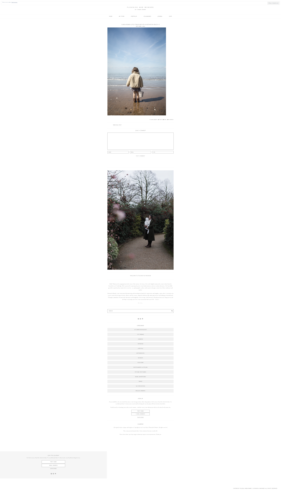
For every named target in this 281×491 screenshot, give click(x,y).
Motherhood (140, 353)
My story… (140, 303)
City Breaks (140, 334)
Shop (170, 16)
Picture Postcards (140, 372)
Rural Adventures (140, 376)
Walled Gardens (140, 390)
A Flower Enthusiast (140, 329)
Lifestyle (140, 348)
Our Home (140, 362)
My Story (121, 16)
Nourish (140, 357)
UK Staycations (140, 386)
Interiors (140, 343)
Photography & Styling (140, 367)
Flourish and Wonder (140, 7)
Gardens (140, 339)
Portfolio (134, 16)
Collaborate (147, 16)
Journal (160, 16)
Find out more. (14, 2)
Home (110, 16)
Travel (140, 381)
